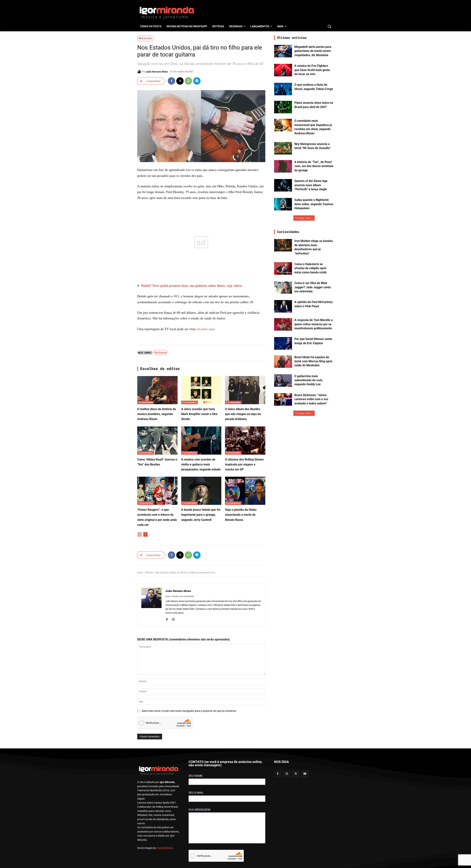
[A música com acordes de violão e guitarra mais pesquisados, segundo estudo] (201, 440)
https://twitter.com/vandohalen (179, 596)
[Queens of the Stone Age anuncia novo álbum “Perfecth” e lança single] (283, 185)
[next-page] (145, 534)
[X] (180, 81)
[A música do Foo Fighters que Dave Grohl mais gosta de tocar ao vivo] (283, 70)
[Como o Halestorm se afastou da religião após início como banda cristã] (283, 268)
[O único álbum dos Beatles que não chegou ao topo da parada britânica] (245, 390)
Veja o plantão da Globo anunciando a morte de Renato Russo (240, 514)
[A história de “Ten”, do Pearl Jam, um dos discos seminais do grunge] (283, 166)
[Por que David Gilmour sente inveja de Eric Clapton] (283, 343)
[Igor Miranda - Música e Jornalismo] (166, 12)
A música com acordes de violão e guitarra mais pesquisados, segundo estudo (201, 464)
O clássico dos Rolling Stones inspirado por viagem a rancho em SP (244, 464)
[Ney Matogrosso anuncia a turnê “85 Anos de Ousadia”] (283, 148)
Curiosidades (145, 402)
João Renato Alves (157, 71)
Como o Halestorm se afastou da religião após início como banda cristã (310, 268)
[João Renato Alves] (139, 71)
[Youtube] (305, 773)
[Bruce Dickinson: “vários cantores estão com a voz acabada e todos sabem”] (283, 399)
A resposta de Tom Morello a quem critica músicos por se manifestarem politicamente (313, 324)
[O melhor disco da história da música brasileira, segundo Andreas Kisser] (157, 390)
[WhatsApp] (188, 81)
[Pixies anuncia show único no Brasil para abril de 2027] (283, 107)
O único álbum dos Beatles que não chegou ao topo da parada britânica (243, 414)
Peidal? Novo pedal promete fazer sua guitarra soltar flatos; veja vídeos (191, 285)
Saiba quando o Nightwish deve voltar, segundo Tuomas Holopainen (313, 204)
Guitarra (161, 352)
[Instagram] (173, 618)
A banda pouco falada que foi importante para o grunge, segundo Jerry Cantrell (200, 514)
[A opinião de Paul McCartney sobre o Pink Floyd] (283, 306)
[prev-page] (139, 534)
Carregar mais (302, 217)
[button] (329, 26)
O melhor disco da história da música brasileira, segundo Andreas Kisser (156, 414)
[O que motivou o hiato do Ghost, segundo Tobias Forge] (283, 89)
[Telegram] (197, 81)
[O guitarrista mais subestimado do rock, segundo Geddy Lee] (283, 380)
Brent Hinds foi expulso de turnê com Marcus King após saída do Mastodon (313, 361)
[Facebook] (171, 81)
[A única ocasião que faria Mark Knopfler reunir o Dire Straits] (201, 390)
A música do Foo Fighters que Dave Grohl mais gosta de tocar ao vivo (312, 70)
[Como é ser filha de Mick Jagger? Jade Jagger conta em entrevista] (283, 287)
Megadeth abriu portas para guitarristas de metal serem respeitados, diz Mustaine (312, 51)
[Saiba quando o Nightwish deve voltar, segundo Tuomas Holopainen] (283, 204)
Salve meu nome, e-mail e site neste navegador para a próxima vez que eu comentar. (189, 710)
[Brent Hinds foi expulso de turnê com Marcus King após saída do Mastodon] (283, 361)
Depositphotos (164, 847)
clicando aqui (205, 329)
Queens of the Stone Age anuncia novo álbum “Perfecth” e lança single (310, 185)
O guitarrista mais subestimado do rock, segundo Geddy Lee (308, 380)
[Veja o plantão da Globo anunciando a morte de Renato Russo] (245, 491)
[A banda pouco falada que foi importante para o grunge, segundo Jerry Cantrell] (201, 491)
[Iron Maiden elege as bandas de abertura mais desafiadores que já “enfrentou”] (283, 245)
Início (140, 572)
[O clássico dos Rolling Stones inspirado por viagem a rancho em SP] (245, 440)
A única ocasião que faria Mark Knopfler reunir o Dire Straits (199, 414)
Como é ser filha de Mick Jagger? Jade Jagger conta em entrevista (312, 287)
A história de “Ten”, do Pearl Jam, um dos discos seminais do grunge (313, 166)
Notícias (145, 38)
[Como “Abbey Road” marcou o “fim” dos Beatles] (157, 440)
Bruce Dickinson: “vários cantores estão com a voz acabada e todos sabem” (311, 399)
